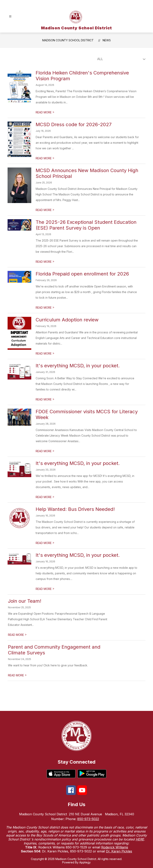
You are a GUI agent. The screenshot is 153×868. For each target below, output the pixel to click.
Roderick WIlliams (114, 847)
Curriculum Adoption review (67, 320)
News (107, 40)
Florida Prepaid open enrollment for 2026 (82, 274)
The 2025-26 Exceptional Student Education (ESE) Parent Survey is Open (86, 225)
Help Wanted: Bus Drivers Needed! (75, 509)
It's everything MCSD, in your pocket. (78, 366)
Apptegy (85, 862)
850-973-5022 (88, 819)
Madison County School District (68, 40)
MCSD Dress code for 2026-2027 (74, 124)
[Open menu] (10, 16)
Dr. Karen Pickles (119, 851)
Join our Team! (24, 601)
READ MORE (45, 112)
